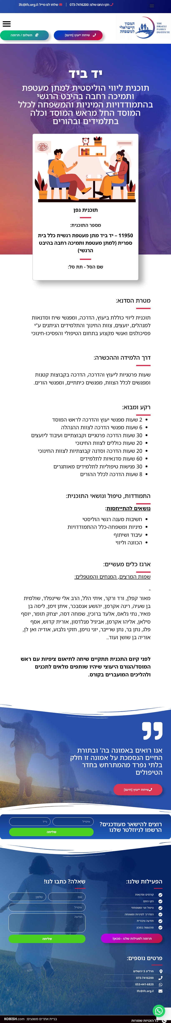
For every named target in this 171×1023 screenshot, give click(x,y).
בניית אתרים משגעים (42, 1019)
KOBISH (14, 1019)
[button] (151, 5)
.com (21, 1019)
